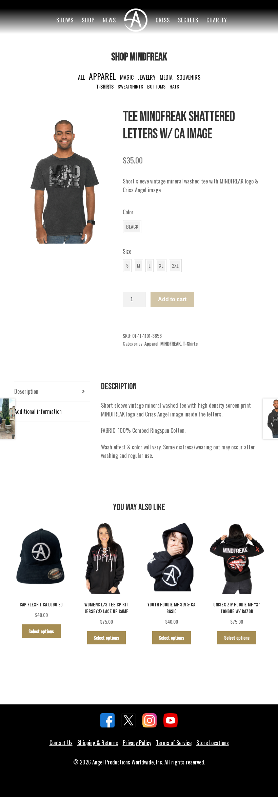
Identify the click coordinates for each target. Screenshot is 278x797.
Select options (41, 631)
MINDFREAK (170, 343)
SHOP (88, 20)
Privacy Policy (137, 743)
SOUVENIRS (188, 77)
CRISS (163, 20)
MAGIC (127, 77)
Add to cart (172, 299)
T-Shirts (190, 343)
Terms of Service (174, 743)
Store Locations (212, 743)
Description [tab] (26, 391)
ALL (81, 77)
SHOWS (65, 20)
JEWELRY (147, 77)
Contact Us (61, 743)
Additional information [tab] (38, 411)
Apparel (151, 343)
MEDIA (166, 77)
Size (127, 251)
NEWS (109, 20)
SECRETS (188, 20)
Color (128, 212)
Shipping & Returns (97, 743)
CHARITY (216, 20)
